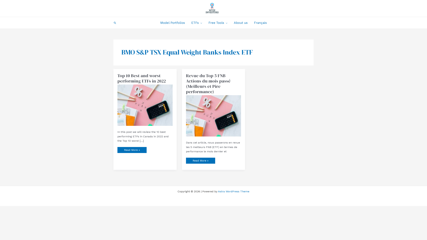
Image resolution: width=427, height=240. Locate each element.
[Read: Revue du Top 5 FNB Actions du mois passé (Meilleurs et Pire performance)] (213, 115)
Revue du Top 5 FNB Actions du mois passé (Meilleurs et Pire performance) (208, 84)
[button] (114, 22)
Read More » (132, 149)
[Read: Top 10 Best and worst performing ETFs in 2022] (145, 104)
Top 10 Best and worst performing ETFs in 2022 (141, 78)
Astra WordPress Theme (233, 191)
